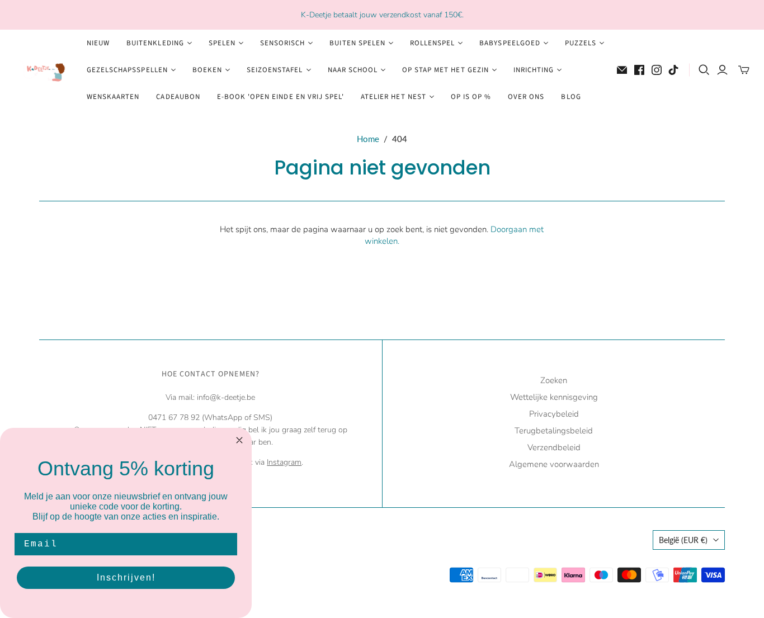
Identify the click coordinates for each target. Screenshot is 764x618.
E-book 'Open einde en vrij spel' (280, 97)
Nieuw (98, 43)
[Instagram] (657, 70)
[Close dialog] (239, 440)
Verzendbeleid (554, 447)
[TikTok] (673, 70)
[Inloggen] (722, 70)
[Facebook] (639, 70)
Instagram (284, 462)
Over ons (526, 97)
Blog (571, 97)
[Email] (622, 70)
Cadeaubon (178, 97)
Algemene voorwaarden (554, 464)
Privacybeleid (554, 413)
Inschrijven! (126, 577)
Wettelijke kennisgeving (554, 397)
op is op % (471, 97)
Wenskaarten (113, 97)
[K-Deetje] (42, 70)
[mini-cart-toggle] (744, 70)
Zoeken (553, 380)
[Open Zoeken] (704, 70)
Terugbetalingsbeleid (554, 430)
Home (368, 139)
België (683, 540)
